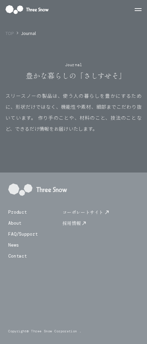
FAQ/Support (23, 234)
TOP (9, 33)
